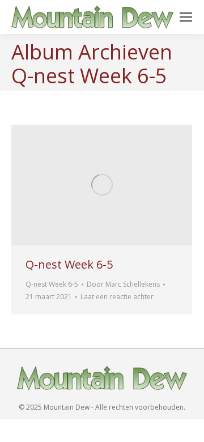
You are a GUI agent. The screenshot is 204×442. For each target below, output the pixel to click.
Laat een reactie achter (117, 296)
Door (123, 284)
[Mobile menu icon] (186, 17)
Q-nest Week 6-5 (69, 264)
